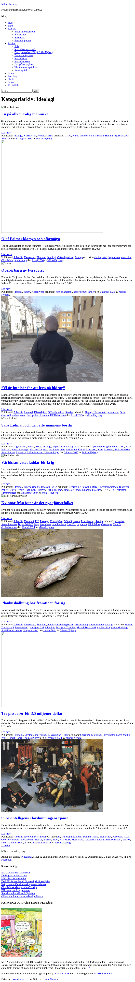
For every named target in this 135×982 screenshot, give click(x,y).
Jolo (62, 449)
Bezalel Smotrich (109, 486)
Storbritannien (96, 624)
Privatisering (87, 521)
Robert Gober (15, 737)
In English (13, 85)
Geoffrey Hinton (10, 839)
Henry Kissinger (20, 449)
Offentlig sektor (65, 257)
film (58, 291)
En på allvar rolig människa (25, 114)
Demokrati (29, 257)
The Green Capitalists (25, 67)
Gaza (121, 446)
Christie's (85, 734)
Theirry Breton (113, 839)
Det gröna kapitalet (24, 64)
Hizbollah (51, 489)
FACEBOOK (62, 973)
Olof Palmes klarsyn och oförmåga (30, 239)
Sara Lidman (8, 452)
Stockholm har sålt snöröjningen (18, 893)
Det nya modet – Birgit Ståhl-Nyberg (33, 52)
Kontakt (12, 28)
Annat (11, 73)
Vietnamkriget (51, 452)
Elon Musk (105, 836)
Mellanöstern (44, 486)
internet (47, 839)
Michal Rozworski (86, 627)
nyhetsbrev (26, 856)
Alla (16, 46)
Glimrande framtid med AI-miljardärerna (22, 896)
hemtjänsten (21, 627)
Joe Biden (54, 449)
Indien (27, 291)
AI (58, 836)
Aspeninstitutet (9, 524)
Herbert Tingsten (38, 449)
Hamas (41, 489)
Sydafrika (21, 452)
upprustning (20, 260)
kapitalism (96, 734)
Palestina (108, 449)
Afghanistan (20, 446)
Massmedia (40, 836)
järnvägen (34, 627)
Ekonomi (41, 257)
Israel (66, 489)
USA (78, 446)
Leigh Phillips (47, 627)
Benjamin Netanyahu (80, 486)
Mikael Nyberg (9, 4)
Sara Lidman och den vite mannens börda (36, 425)
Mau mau (91, 449)
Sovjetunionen (30, 630)
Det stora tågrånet (23, 55)
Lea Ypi (71, 524)
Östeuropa (106, 524)
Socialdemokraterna (11, 630)
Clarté (11, 79)
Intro (10, 25)
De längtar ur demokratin (14, 875)
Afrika (30, 446)
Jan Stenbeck (59, 524)
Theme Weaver (50, 979)
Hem (10, 22)
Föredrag (12, 76)
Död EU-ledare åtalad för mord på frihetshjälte (25, 881)
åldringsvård (100, 257)
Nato (100, 449)
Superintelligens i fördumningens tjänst (34, 818)
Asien (38, 446)
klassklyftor (109, 734)
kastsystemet (79, 291)
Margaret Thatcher (65, 627)
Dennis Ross (23, 489)
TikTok (126, 839)
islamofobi (66, 291)
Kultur (40, 135)
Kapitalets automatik (25, 49)
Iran (60, 489)
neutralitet (126, 257)
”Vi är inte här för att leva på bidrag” (33, 388)
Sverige (49, 135)
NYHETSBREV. (103, 973)
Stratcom (99, 839)
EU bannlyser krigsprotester (15, 890)
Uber (3, 842)
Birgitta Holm (110, 446)
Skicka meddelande (24, 31)
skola (22, 415)
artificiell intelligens (71, 836)
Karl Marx (64, 839)
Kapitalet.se (20, 58)
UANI (106, 489)
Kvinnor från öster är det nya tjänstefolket (37, 503)
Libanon (86, 489)
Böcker (11, 43)
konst (119, 734)
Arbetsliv (18, 257)
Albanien (119, 521)
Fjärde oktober (79, 135)
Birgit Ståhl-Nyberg (28, 524)
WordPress (18, 979)
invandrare (113, 412)
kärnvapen (71, 449)
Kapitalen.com (22, 61)
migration (82, 524)
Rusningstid (20, 70)
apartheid (97, 446)
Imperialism (59, 446)
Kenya (81, 449)
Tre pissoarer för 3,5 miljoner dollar (32, 713)
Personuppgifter (22, 40)
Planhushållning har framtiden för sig (33, 603)
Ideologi (18, 135)
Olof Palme (7, 260)
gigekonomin (27, 839)
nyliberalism (103, 627)
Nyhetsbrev (20, 34)
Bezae (95, 486)
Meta (74, 839)
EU (37, 521)
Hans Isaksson (96, 135)
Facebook (19, 37)
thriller (91, 291)
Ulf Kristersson (58, 415)
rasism (15, 415)
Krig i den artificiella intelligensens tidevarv (23, 884)
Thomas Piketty (31, 737)
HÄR (90, 968)
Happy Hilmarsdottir (95, 412)
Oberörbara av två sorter (22, 270)
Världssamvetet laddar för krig (27, 462)
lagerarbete (114, 257)
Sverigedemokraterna (38, 415)
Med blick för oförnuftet (13, 878)
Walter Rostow (15, 842)
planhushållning (119, 627)
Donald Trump (90, 836)
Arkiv (11, 82)
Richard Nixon (122, 449)
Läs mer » (6, 132)
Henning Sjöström (114, 135)
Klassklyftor (30, 135)
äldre (5, 845)
